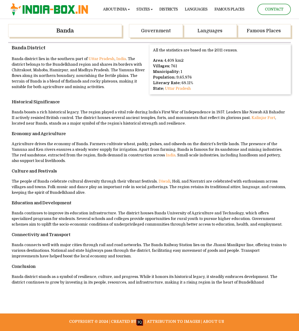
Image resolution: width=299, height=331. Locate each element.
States (143, 9)
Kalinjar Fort (263, 118)
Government (156, 30)
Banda (65, 30)
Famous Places (229, 9)
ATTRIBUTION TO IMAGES (173, 322)
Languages (196, 9)
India (121, 59)
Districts (168, 9)
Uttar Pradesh (101, 59)
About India (115, 9)
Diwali (164, 181)
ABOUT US (213, 322)
